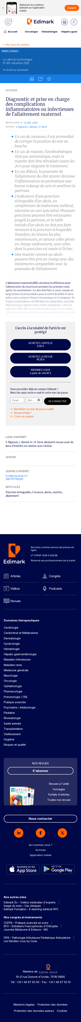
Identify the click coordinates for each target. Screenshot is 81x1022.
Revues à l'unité (59, 783)
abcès (47, 492)
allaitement (12, 495)
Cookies (62, 1010)
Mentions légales (24, 1004)
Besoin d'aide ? (23, 413)
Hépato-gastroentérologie (20, 654)
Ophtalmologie (13, 686)
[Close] (3, 8)
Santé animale (12, 723)
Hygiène (9, 739)
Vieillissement (12, 734)
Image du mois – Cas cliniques (22, 905)
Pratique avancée (15, 702)
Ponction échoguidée (18, 492)
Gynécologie (12, 643)
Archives (40, 849)
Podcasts (55, 588)
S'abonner (40, 771)
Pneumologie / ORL (16, 696)
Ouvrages (59, 789)
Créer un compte (24, 416)
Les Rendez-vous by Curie (20, 941)
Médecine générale (16, 670)
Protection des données (52, 1004)
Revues (15, 601)
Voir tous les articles (17, 44)
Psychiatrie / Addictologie (20, 707)
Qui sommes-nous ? (40, 844)
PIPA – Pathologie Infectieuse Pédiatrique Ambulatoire (37, 937)
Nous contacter (40, 818)
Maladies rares (13, 665)
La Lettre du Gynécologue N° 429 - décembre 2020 (17, 61)
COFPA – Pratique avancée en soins (26, 922)
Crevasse (37, 492)
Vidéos (15, 588)
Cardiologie (11, 627)
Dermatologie (12, 638)
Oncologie (31, 31)
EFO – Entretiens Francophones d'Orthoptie (31, 926)
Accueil (12, 31)
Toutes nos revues (59, 799)
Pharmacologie (13, 691)
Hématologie (49, 31)
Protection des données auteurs (34, 1010)
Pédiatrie (9, 712)
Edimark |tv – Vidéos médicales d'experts (30, 902)
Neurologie (11, 675)
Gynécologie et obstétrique (17, 478)
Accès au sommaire (17, 70)
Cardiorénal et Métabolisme (21, 632)
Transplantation (13, 728)
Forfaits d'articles (59, 794)
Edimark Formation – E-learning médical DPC (31, 909)
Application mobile (40, 855)
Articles (15, 576)
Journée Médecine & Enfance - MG (26, 929)
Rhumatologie (12, 718)
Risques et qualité (15, 744)
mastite (57, 492)
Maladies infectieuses (17, 659)
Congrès (54, 576)
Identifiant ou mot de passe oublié (34, 409)
